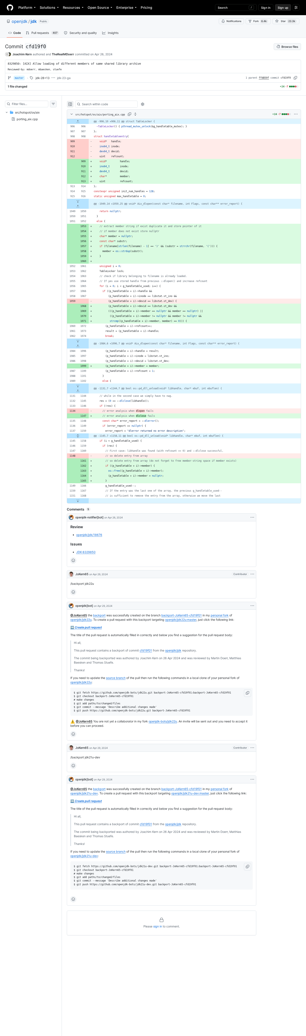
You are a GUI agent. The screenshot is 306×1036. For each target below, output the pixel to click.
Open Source (98, 7)
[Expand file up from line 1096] (78, 346)
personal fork (220, 615)
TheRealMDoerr (63, 54)
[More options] (295, 114)
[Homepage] (10, 7)
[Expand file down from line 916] (78, 201)
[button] (247, 693)
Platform (25, 7)
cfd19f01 (146, 650)
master (19, 78)
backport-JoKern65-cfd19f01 (181, 615)
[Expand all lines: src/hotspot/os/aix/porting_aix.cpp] (135, 114)
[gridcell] (184, 121)
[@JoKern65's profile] (71, 574)
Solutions (47, 7)
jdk (34, 21)
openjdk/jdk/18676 (89, 535)
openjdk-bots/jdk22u (163, 721)
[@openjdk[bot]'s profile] (71, 605)
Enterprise (124, 7)
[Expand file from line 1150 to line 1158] (78, 435)
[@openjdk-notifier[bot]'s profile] (71, 517)
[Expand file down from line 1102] (78, 385)
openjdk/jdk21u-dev (84, 793)
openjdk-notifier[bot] (89, 517)
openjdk (19, 21)
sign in (157, 926)
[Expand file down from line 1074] (78, 341)
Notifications (233, 21)
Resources (71, 7)
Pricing (146, 7)
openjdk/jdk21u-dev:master (190, 793)
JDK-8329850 (86, 552)
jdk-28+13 (43, 78)
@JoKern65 (78, 615)
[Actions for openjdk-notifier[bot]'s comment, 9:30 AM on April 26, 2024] (252, 517)
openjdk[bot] (84, 605)
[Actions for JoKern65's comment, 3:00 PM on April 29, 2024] (252, 574)
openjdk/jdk (173, 650)
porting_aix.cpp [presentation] (27, 119)
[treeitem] (31, 115)
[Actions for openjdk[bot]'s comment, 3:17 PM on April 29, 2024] (252, 779)
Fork (260, 21)
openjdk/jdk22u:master (180, 619)
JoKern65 (81, 574)
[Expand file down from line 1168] (78, 500)
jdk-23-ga (64, 78)
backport (99, 615)
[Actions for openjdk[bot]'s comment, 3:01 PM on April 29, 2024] (252, 606)
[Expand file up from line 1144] (78, 390)
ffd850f (264, 77)
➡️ (86, 627)
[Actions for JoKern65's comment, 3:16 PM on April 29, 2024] (252, 748)
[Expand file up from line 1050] (78, 206)
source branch (116, 678)
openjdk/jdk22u (81, 619)
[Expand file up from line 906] (78, 121)
